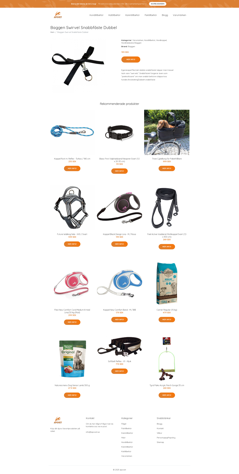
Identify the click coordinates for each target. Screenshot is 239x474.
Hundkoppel (161, 40)
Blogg (165, 15)
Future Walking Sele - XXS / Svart (72, 234)
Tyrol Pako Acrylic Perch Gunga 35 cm (167, 385)
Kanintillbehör (132, 15)
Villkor (159, 433)
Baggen (137, 43)
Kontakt (160, 428)
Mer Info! (130, 59)
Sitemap (160, 442)
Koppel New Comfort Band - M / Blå (119, 310)
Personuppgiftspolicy (166, 437)
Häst (123, 437)
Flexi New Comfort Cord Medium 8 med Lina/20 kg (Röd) (72, 311)
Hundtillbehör (96, 15)
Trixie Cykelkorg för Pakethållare (167, 158)
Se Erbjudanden (157, 4)
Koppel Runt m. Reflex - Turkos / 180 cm (72, 158)
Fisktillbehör (151, 15)
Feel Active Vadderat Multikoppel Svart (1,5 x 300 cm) (166, 235)
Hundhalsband (127, 43)
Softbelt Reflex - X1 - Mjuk (119, 361)
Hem (52, 32)
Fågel (123, 424)
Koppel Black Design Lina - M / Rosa (119, 234)
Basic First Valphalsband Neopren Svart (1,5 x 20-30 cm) (119, 160)
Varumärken (179, 15)
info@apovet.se (93, 432)
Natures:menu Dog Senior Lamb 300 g (72, 385)
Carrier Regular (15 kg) (167, 310)
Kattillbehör (114, 15)
